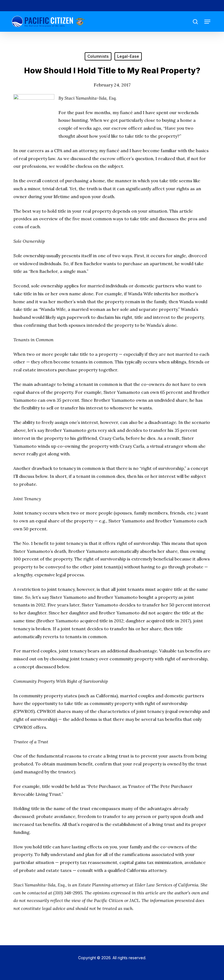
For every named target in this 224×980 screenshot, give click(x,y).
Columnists (98, 56)
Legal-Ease (128, 56)
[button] (207, 21)
